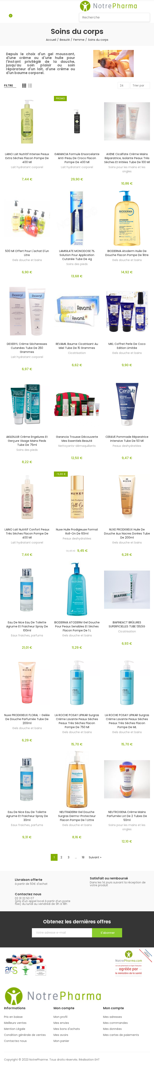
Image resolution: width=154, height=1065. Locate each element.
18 (83, 857)
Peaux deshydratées (127, 446)
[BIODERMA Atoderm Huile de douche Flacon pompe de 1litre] (127, 218)
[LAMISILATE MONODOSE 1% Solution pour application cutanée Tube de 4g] (77, 218)
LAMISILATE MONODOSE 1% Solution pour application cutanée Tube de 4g (77, 255)
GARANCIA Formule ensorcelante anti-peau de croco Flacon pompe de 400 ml (76, 158)
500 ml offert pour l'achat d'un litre (27, 253)
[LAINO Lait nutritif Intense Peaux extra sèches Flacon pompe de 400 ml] (27, 121)
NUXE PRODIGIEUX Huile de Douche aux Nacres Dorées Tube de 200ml (127, 533)
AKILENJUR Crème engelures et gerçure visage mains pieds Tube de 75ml (27, 441)
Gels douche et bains (27, 260)
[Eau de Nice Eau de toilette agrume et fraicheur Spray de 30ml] (27, 779)
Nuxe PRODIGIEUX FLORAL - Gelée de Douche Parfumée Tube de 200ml (27, 719)
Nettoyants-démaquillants (77, 446)
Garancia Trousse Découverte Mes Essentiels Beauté (77, 439)
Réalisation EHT (89, 1060)
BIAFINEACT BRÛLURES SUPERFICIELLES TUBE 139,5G (127, 624)
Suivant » (95, 857)
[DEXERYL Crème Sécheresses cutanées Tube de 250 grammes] (27, 311)
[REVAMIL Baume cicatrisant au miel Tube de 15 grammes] (77, 311)
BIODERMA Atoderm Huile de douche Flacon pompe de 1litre (127, 253)
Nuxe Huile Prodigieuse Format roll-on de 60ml (77, 531)
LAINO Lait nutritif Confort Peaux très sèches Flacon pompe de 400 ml (27, 533)
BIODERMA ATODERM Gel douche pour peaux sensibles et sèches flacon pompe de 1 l (77, 626)
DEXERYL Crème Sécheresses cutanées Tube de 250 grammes (27, 348)
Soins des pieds (77, 264)
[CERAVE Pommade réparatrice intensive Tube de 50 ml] (127, 404)
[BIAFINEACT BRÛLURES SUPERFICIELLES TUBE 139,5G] (127, 589)
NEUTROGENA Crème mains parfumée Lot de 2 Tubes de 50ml (127, 816)
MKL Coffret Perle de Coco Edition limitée (127, 346)
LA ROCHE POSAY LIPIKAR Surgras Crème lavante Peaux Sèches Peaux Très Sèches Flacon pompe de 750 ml (77, 721)
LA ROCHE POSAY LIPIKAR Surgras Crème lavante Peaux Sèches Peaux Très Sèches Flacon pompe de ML (127, 721)
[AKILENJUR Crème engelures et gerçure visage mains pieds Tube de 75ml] (27, 404)
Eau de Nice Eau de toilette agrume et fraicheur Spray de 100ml (27, 626)
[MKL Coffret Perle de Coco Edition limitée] (127, 311)
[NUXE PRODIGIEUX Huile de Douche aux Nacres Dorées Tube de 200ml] (127, 497)
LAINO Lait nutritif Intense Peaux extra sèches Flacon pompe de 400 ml (27, 158)
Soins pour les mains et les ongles (126, 169)
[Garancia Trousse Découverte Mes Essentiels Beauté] (77, 404)
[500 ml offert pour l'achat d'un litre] (27, 218)
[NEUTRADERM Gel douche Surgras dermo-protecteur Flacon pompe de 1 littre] (77, 779)
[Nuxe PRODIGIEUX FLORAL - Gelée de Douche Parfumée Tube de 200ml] (27, 682)
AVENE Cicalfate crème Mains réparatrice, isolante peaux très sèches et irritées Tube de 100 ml (127, 158)
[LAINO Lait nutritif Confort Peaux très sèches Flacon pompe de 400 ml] (27, 497)
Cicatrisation (77, 353)
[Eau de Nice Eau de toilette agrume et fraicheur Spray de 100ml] (27, 589)
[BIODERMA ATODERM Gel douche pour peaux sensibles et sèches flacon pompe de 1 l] (77, 589)
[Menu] (6, 6)
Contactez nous (28, 894)
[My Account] (16, 17)
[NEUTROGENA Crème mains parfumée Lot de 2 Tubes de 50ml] (127, 779)
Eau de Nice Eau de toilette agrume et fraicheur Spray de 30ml (27, 816)
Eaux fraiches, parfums (27, 635)
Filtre (8, 85)
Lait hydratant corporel (27, 167)
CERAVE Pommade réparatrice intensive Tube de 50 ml (126, 439)
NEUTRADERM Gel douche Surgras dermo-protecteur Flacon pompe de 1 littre (77, 816)
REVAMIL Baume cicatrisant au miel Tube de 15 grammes (77, 346)
